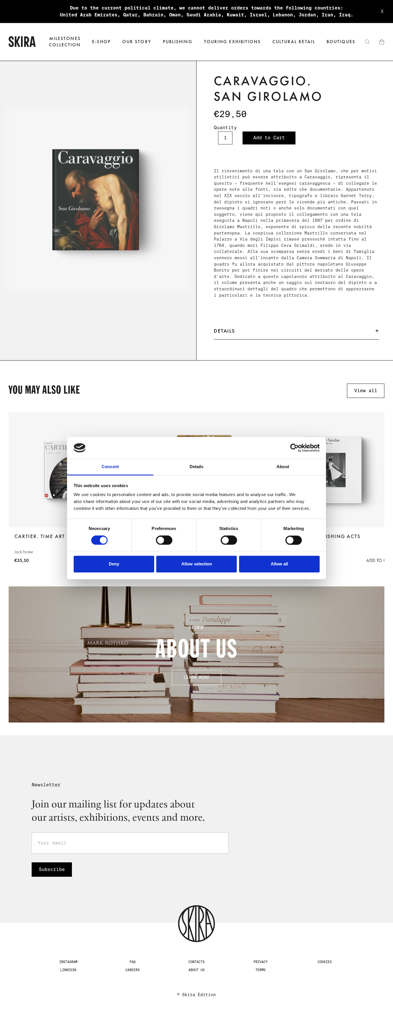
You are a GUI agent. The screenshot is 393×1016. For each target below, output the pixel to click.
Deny (114, 564)
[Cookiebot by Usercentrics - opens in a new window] (294, 447)
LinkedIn (68, 970)
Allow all (279, 564)
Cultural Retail (293, 42)
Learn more (196, 677)
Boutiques (341, 42)
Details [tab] (197, 466)
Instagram (68, 962)
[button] (101, 42)
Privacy (260, 962)
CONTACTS (196, 962)
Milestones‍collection (65, 41)
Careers (132, 970)
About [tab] (282, 466)
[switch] (164, 540)
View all (365, 391)
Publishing (177, 42)
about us (196, 970)
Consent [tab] (110, 466)
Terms (260, 970)
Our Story (136, 42)
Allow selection (196, 564)
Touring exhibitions (232, 42)
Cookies (325, 962)
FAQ (132, 962)
